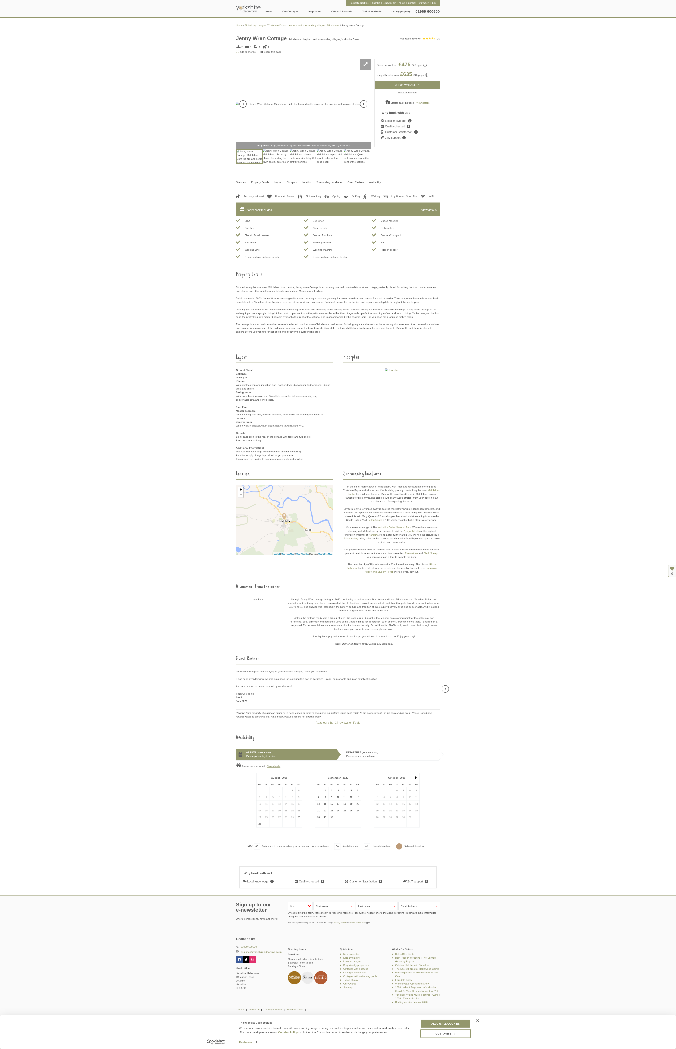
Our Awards (349, 983)
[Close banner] (477, 1020)
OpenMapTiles (302, 553)
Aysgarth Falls (412, 531)
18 (344, 804)
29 (325, 817)
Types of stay (350, 980)
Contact (240, 1009)
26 (351, 810)
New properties (351, 954)
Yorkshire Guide (371, 11)
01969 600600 (427, 11)
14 (318, 804)
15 (325, 804)
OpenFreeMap (287, 553)
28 (318, 817)
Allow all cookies (445, 1023)
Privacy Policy (340, 923)
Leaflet (277, 553)
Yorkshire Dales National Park (394, 527)
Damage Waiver (273, 1009)
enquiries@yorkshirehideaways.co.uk (261, 951)
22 (325, 810)
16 (331, 804)
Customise (245, 1042)
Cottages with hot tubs (355, 968)
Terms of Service (357, 923)
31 (259, 824)
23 (331, 810)
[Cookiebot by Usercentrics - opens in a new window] (215, 1042)
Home (268, 11)
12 (351, 797)
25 (344, 810)
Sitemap (347, 987)
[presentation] (243, 104)
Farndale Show (403, 980)
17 (338, 804)
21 (318, 810)
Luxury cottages (352, 961)
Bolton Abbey (350, 538)
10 (338, 797)
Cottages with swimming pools (360, 976)
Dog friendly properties (356, 965)
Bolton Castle (375, 520)
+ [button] (241, 489)
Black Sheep (430, 553)
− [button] (241, 495)
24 (338, 810)
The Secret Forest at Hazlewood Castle (417, 968)
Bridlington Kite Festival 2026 (411, 1002)
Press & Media (295, 1009)
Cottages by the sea (354, 972)
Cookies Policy (288, 1032)
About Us (254, 1009)
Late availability (351, 957)
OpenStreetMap (325, 553)
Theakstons (411, 553)
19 (351, 804)
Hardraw (373, 534)
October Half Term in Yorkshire (412, 965)
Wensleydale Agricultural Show (412, 983)
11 (344, 797)
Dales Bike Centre (405, 954)
